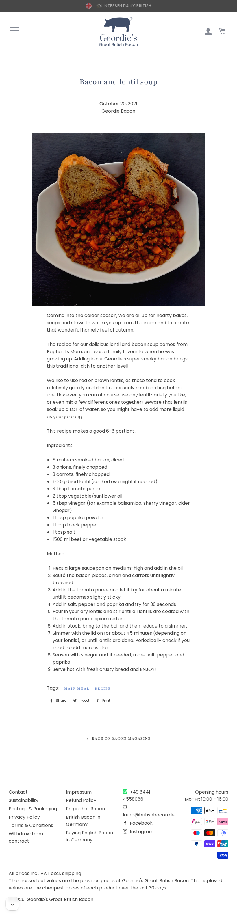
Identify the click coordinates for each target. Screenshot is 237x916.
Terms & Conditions (31, 825)
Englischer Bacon (85, 808)
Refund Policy (81, 800)
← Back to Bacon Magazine (118, 738)
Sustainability (23, 800)
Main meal (77, 688)
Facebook (141, 823)
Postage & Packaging (33, 808)
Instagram (141, 831)
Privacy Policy (24, 817)
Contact (18, 792)
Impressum (79, 792)
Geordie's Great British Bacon (60, 899)
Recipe (103, 688)
